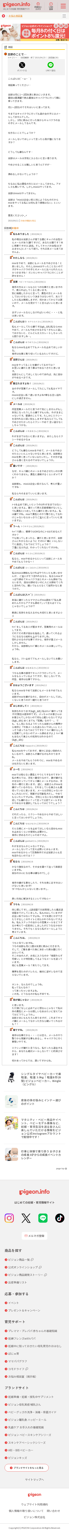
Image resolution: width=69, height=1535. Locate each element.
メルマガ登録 (36, 1236)
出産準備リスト (17, 1282)
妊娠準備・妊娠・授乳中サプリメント (31, 1397)
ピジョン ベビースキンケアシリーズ (29, 1435)
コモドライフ (16, 1369)
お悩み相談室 (15, 15)
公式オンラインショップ (23, 1267)
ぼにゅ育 (13, 1353)
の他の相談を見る (28, 220)
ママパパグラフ (17, 1361)
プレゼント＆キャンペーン (24, 1310)
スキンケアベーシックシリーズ (27, 1442)
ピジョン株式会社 (34, 1517)
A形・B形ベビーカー (20, 1450)
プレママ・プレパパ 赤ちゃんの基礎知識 (32, 1331)
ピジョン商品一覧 (19, 1259)
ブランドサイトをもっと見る (29, 1467)
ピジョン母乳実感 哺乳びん (24, 1404)
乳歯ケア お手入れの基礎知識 (26, 1427)
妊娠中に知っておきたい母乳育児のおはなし (35, 1346)
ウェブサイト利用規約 (34, 1504)
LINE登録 (51, 7)
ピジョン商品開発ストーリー (25, 1275)
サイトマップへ (34, 1479)
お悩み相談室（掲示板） (23, 1376)
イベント (13, 1303)
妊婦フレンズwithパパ (21, 1338)
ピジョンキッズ (17, 1458)
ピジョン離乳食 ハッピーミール (27, 1420)
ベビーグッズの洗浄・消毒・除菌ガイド (32, 1412)
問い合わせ (53, 1511)
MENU (64, 16)
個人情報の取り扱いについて (26, 1511)
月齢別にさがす (38, 7)
